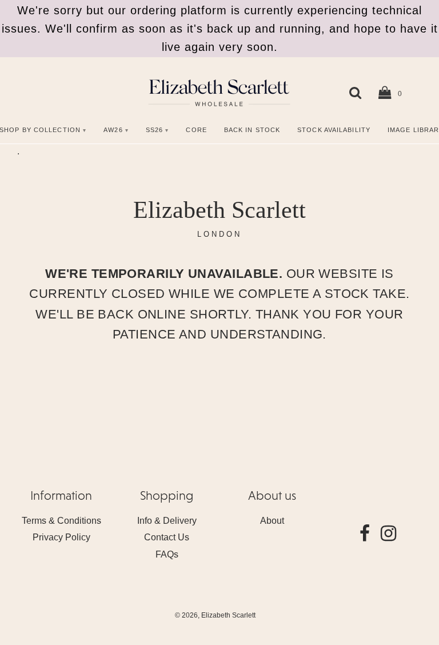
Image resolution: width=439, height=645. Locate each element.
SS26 (154, 129)
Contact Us (166, 537)
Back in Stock (252, 129)
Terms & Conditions (61, 520)
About (272, 520)
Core (196, 129)
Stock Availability (333, 129)
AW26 (112, 129)
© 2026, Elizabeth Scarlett (215, 615)
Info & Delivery (167, 520)
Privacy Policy (61, 537)
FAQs (166, 554)
